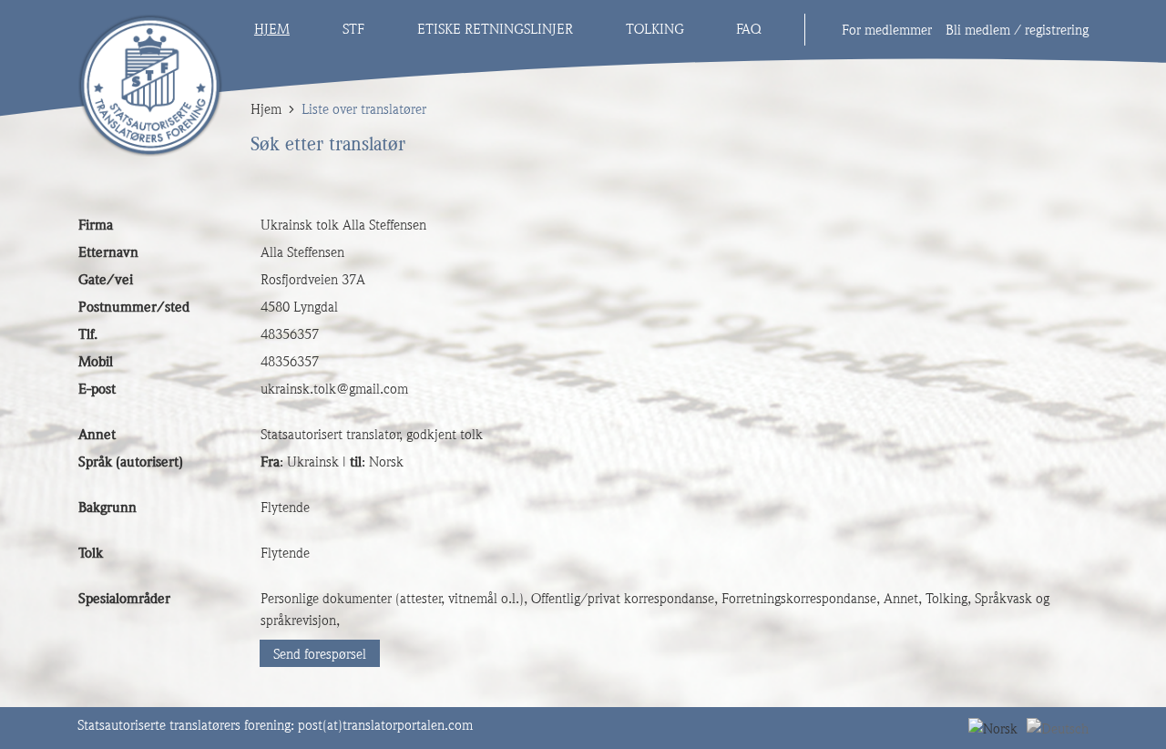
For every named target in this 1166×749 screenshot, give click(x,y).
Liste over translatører (364, 109)
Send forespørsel (319, 654)
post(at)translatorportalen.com (385, 725)
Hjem (272, 29)
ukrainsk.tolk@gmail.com (334, 389)
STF (353, 29)
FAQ (748, 29)
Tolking (655, 29)
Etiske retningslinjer (495, 29)
